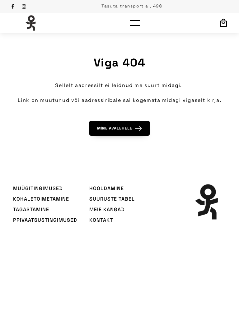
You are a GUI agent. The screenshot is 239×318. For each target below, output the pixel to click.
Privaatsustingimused (45, 220)
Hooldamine (106, 188)
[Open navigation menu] (135, 23)
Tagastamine (31, 209)
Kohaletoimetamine (41, 199)
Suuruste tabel (112, 199)
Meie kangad (107, 209)
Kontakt (101, 220)
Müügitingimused (38, 188)
